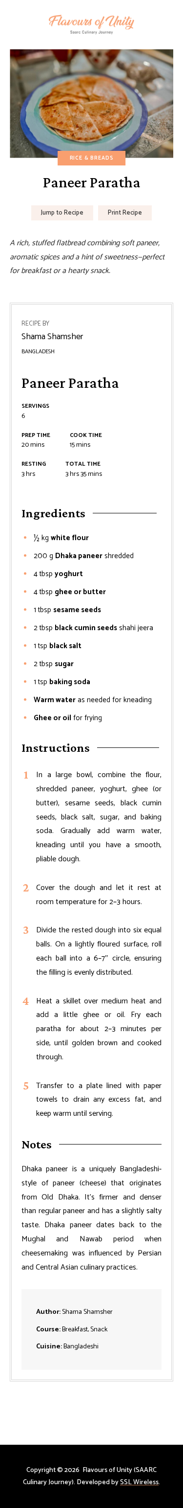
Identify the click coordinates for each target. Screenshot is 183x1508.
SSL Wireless (139, 1482)
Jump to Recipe (62, 213)
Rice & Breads (92, 158)
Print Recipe (125, 213)
